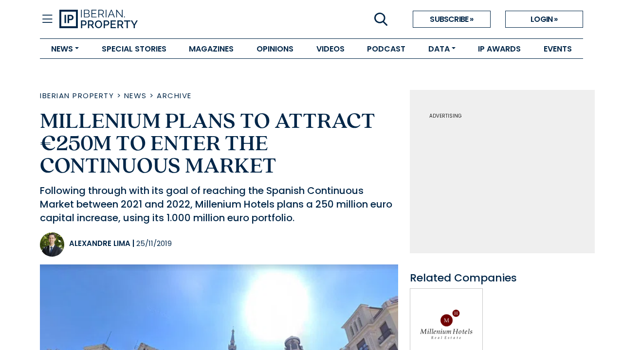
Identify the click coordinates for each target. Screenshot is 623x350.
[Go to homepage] (185, 19)
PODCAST (386, 48)
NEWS (62, 48)
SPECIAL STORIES (134, 48)
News (135, 95)
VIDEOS (330, 48)
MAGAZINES (211, 48)
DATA (439, 48)
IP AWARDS (499, 48)
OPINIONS (275, 48)
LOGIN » (544, 19)
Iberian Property (77, 95)
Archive (174, 95)
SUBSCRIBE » (451, 19)
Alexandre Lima (99, 243)
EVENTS (558, 48)
